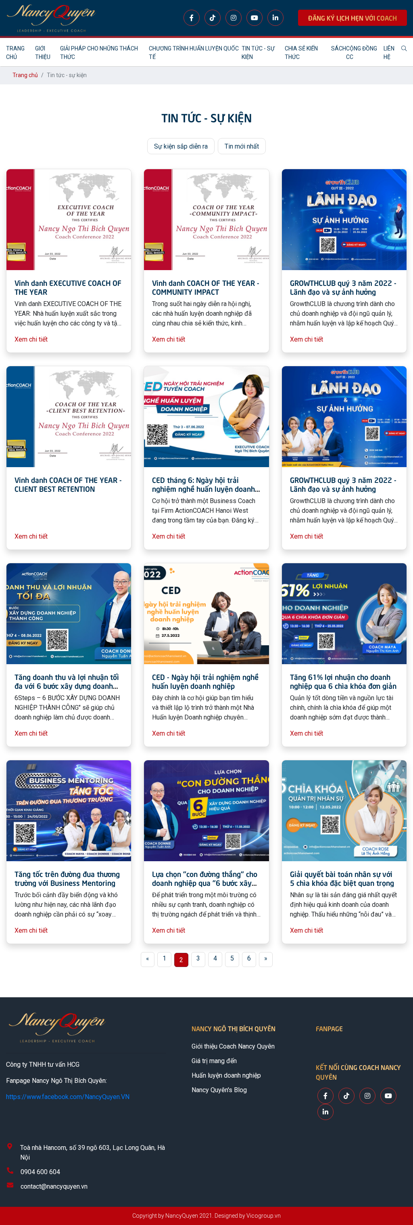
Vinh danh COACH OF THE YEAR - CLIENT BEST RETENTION (68, 483)
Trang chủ (25, 75)
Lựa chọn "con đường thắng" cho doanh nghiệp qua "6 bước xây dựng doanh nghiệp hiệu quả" (204, 882)
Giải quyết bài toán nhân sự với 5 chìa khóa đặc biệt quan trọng (342, 877)
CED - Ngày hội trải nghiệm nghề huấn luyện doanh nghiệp (205, 680)
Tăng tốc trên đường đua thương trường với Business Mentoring (67, 877)
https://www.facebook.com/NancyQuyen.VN (67, 1097)
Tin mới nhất (242, 146)
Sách (338, 48)
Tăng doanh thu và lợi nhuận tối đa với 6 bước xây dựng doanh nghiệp (67, 685)
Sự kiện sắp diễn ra (181, 146)
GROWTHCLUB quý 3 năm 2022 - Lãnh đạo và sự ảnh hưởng (343, 286)
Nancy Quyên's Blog (219, 1090)
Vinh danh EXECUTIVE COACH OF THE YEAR (68, 286)
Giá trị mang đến (214, 1061)
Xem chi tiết (31, 339)
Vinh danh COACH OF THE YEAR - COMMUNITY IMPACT (205, 286)
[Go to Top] (398, 1185)
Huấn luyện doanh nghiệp (226, 1075)
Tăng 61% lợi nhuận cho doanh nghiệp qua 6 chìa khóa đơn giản (343, 680)
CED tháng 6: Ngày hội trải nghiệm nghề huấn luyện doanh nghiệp (203, 488)
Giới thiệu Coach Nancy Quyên (233, 1046)
